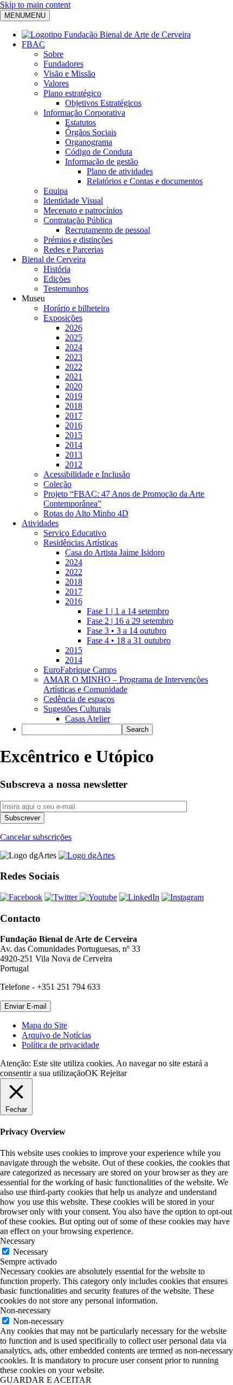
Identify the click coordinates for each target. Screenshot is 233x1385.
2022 (73, 366)
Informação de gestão (101, 161)
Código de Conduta (98, 151)
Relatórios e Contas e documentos (145, 181)
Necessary (30, 1251)
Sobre (53, 54)
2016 (73, 425)
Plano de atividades (120, 171)
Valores (56, 83)
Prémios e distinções (78, 239)
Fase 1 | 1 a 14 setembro (128, 611)
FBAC (33, 44)
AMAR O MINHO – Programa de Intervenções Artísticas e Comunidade (125, 684)
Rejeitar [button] (113, 1073)
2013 (73, 454)
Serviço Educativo (74, 532)
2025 (73, 337)
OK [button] (91, 1073)
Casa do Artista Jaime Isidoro (115, 552)
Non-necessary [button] (25, 1310)
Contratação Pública (77, 220)
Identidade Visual (73, 200)
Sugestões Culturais (77, 708)
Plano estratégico (72, 93)
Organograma (88, 142)
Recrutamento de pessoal (107, 230)
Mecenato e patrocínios (82, 210)
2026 (73, 327)
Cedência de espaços (78, 699)
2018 (73, 405)
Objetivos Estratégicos (103, 102)
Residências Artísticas (80, 542)
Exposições (62, 317)
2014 (73, 445)
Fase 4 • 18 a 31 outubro (129, 640)
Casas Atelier (87, 718)
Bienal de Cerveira (54, 259)
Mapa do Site (44, 1025)
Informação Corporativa (84, 112)
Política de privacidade (60, 1044)
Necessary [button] (17, 1240)
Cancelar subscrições (36, 837)
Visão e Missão (69, 73)
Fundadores (63, 63)
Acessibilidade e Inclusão (86, 474)
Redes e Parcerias (73, 249)
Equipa (55, 190)
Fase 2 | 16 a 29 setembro (130, 620)
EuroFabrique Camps (79, 669)
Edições (56, 278)
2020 (73, 386)
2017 (73, 415)
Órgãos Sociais (90, 132)
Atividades (40, 523)
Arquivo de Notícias (56, 1035)
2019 (73, 396)
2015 (73, 435)
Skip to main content (35, 4)
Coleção (57, 484)
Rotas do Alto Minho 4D (85, 513)
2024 (73, 347)
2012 (73, 464)
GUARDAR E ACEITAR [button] (46, 1379)
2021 (73, 376)
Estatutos (80, 122)
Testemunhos (65, 288)
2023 (73, 357)
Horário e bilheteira (76, 308)
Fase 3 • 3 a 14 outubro (126, 630)
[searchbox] (72, 729)
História (56, 269)
